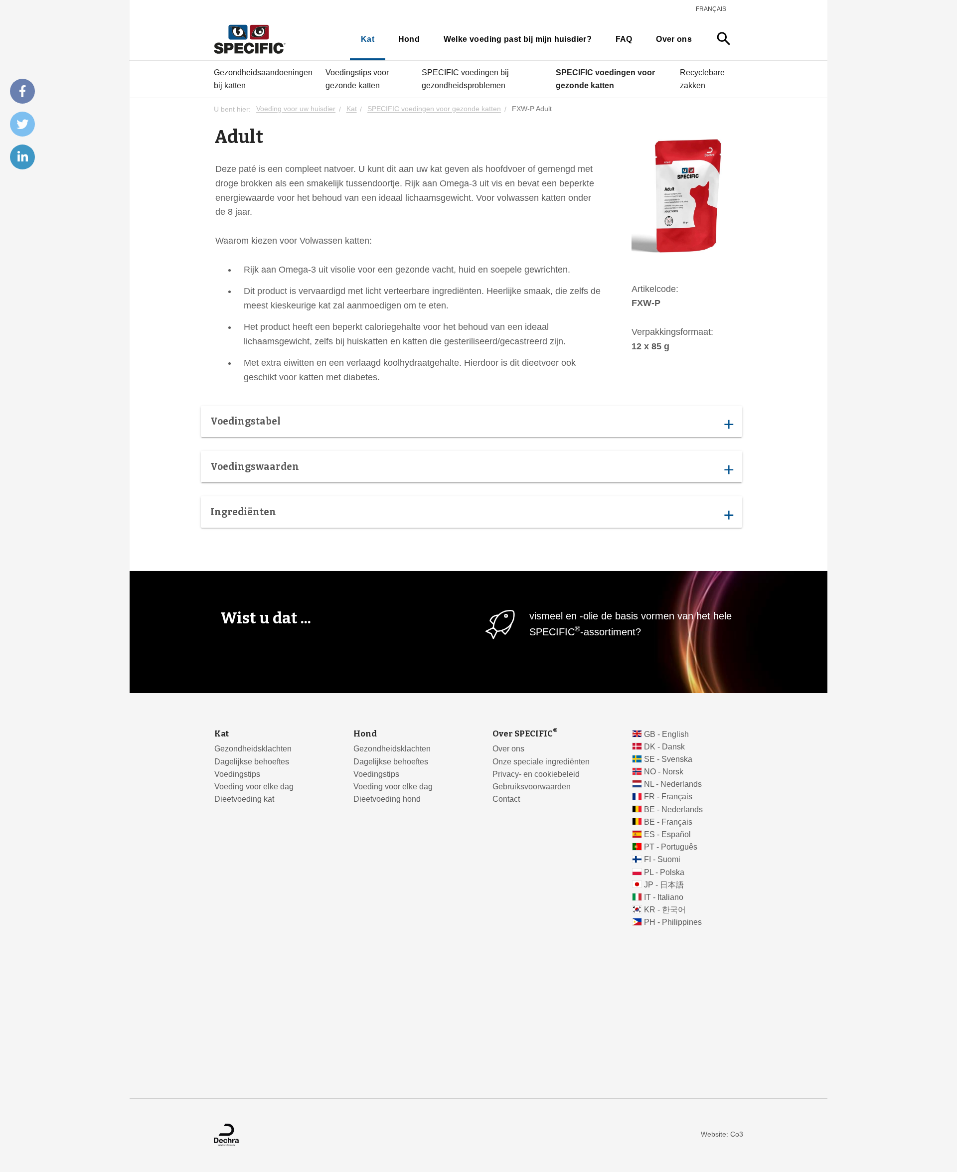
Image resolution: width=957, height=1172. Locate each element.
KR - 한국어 (665, 909)
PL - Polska (664, 872)
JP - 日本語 (664, 884)
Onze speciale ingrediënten (541, 761)
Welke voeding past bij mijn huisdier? (518, 39)
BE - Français (668, 822)
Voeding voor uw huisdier (295, 109)
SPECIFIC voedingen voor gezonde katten (605, 79)
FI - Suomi (662, 859)
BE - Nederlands (673, 809)
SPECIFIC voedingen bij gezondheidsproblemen (465, 79)
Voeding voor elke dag (254, 786)
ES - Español (667, 834)
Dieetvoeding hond (387, 799)
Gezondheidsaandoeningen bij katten (263, 79)
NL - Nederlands (673, 784)
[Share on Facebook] (22, 91)
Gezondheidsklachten (253, 748)
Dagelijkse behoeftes (251, 761)
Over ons (674, 39)
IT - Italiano (663, 897)
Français (711, 9)
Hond (409, 39)
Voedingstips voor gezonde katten (357, 79)
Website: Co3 (722, 1134)
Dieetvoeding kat (244, 799)
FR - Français (668, 796)
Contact (506, 799)
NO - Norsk (663, 771)
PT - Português (670, 847)
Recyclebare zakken (702, 79)
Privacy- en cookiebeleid (536, 774)
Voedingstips (237, 774)
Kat (367, 39)
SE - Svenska (668, 759)
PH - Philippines (673, 922)
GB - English (666, 734)
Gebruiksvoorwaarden (531, 786)
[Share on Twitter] (22, 124)
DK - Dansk (664, 746)
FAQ (624, 39)
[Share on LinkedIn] (22, 157)
